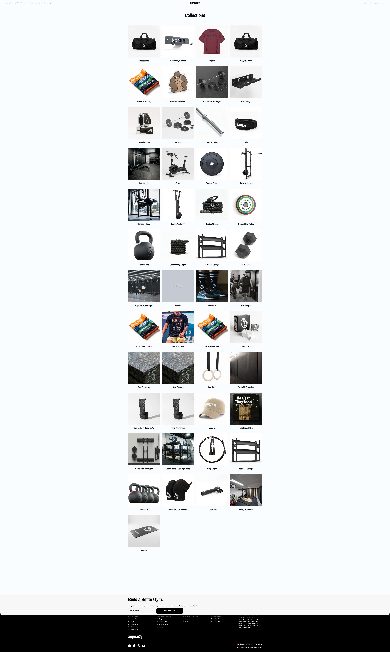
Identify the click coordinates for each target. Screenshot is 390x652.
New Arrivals (133, 627)
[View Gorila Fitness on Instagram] (129, 645)
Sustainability (216, 616)
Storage (131, 621)
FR (371, 3)
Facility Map (216, 621)
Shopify (259, 647)
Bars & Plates (133, 616)
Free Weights (133, 619)
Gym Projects (160, 619)
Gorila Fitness (245, 647)
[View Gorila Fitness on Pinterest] (138, 645)
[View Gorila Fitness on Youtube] (143, 645)
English (257, 644)
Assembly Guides (162, 624)
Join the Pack (169, 611)
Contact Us (187, 621)
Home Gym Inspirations (219, 619)
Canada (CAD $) (245, 644)
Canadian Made (133, 629)
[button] (365, 3)
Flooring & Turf (162, 621)
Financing (159, 627)
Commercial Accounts (163, 616)
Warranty (186, 619)
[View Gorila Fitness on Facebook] (134, 645)
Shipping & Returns (190, 616)
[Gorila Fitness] (195, 3)
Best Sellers (133, 624)
